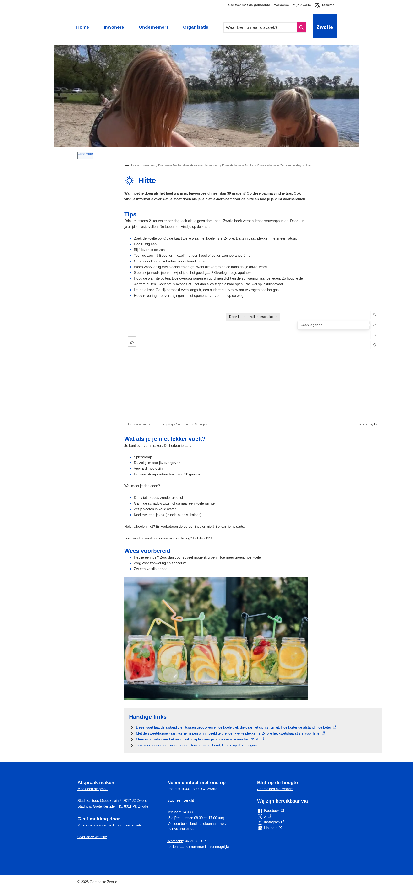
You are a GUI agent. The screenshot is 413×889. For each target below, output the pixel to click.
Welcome (281, 5)
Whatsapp (175, 841)
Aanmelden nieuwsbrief (275, 789)
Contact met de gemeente (249, 5)
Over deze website (92, 837)
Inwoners (114, 27)
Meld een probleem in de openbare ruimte (109, 825)
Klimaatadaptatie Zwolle (237, 165)
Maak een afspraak (92, 789)
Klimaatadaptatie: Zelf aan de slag (279, 165)
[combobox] (260, 27)
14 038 (187, 812)
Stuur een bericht (180, 800)
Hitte (308, 165)
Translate (325, 5)
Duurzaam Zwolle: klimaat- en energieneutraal (188, 165)
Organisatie (195, 27)
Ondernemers (154, 27)
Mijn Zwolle (302, 5)
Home (82, 27)
